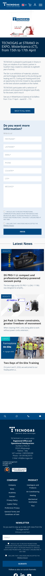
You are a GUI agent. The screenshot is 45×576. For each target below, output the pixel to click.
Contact (12, 496)
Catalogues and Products (33, 486)
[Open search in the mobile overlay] (5, 416)
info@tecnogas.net (25, 458)
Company (12, 485)
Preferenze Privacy (12, 508)
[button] (24, 5)
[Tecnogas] (22, 436)
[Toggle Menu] (40, 5)
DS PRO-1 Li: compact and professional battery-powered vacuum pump (22, 278)
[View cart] (29, 5)
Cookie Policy (12, 504)
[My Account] (35, 5)
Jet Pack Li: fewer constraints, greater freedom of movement (22, 322)
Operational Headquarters (22, 443)
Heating (33, 495)
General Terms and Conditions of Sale (12, 513)
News (12, 489)
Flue (33, 506)
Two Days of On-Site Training (21, 362)
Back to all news (22, 111)
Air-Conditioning (32, 492)
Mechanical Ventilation (32, 500)
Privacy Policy (8, 225)
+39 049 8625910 (25, 455)
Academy (12, 493)
